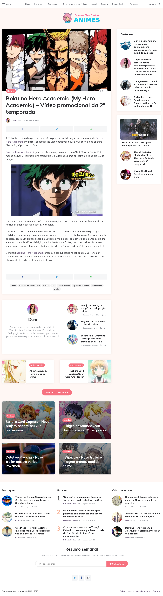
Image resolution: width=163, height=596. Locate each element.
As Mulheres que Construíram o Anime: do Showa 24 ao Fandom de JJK (145, 101)
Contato (156, 591)
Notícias (38, 4)
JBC (53, 285)
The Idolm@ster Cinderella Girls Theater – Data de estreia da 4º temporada (144, 158)
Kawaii (94, 4)
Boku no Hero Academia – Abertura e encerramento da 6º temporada (142, 530)
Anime (13, 285)
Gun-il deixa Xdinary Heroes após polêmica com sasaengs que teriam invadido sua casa (145, 46)
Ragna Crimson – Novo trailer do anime (93, 323)
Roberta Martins (69, 504)
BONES (46, 285)
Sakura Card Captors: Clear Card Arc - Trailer (74, 373)
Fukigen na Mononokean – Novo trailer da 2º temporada (84, 428)
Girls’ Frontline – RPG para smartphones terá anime (136, 144)
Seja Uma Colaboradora (139, 591)
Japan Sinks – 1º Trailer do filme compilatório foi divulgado (142, 515)
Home (27, 4)
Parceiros (134, 4)
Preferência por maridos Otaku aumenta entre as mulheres (32, 515)
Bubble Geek (117, 4)
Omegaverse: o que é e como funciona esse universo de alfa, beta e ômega (145, 86)
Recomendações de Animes (75, 4)
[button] (57, 190)
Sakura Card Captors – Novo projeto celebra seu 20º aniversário (27, 426)
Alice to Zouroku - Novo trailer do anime (39, 373)
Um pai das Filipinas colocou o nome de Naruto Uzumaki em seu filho (141, 499)
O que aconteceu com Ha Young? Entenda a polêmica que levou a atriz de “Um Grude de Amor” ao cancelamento (145, 67)
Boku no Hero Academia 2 (20, 152)
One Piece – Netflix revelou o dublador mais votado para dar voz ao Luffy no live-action (32, 530)
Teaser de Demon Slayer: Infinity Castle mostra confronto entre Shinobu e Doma (33, 499)
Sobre (103, 4)
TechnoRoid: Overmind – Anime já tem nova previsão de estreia (94, 338)
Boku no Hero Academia (29, 252)
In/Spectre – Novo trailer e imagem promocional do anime (82, 461)
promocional (97, 285)
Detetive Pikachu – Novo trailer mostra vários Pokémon (24, 461)
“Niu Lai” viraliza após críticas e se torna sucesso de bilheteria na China (83, 498)
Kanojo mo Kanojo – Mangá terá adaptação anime (93, 308)
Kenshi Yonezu (64, 285)
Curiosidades (53, 4)
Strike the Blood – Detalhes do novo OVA (143, 173)
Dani (16, 120)
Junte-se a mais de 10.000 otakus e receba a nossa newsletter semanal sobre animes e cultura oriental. (81, 555)
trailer (56, 289)
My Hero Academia (81, 285)
